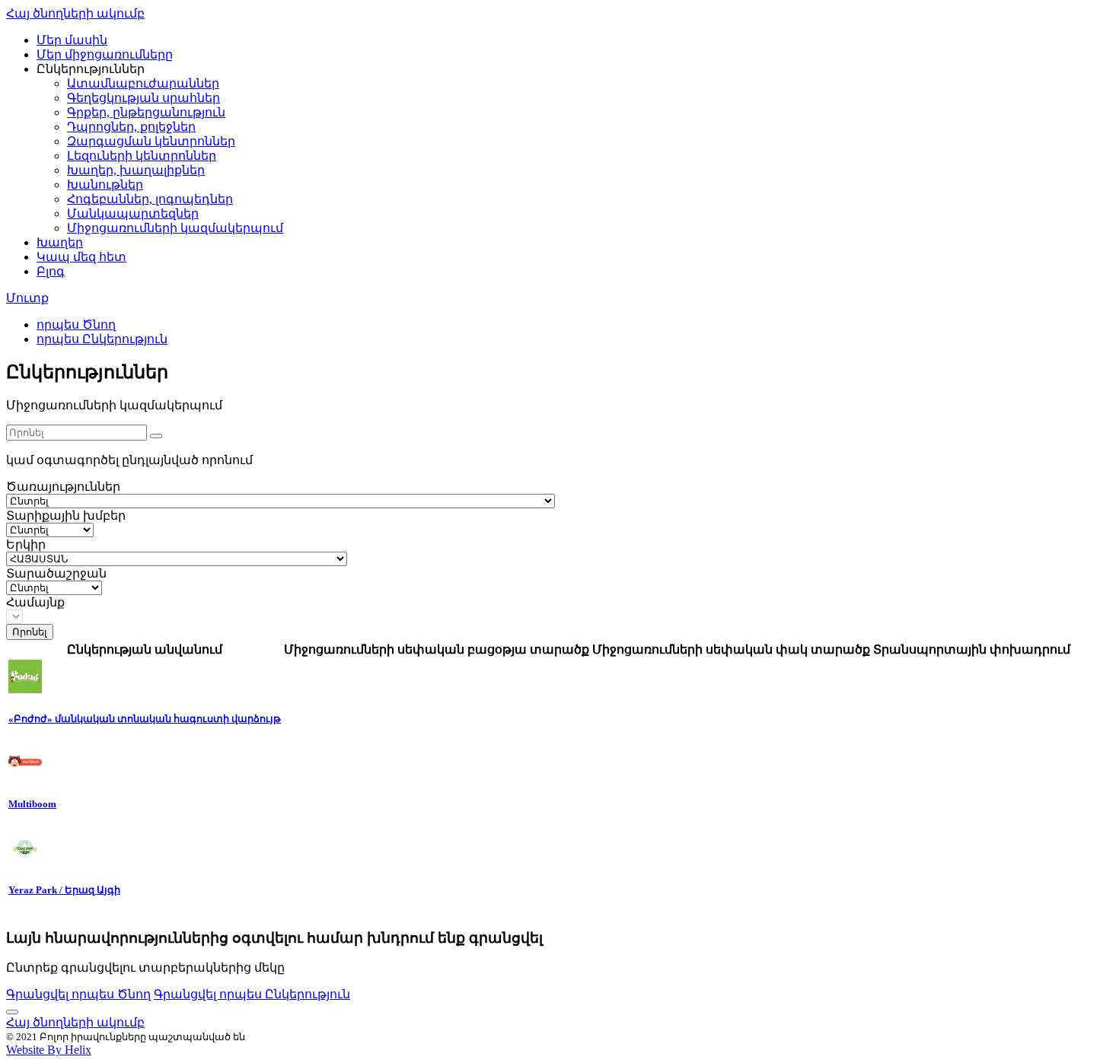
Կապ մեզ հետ (81, 256)
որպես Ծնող (76, 324)
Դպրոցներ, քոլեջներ (131, 126)
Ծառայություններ (63, 486)
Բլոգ (51, 271)
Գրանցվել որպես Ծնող (78, 994)
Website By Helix (48, 1049)
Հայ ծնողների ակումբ (75, 13)
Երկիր (26, 544)
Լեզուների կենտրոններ (141, 155)
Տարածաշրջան (56, 573)
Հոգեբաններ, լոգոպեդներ (150, 199)
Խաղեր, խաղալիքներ (136, 170)
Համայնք (35, 602)
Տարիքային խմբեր (66, 515)
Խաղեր (60, 242)
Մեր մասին (72, 39)
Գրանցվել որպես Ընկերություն (252, 994)
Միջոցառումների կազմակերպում (175, 227)
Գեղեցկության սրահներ (143, 97)
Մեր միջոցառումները (105, 54)
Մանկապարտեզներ (133, 213)
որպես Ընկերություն (102, 339)
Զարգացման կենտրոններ (151, 141)
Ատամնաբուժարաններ (143, 83)
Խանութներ (105, 184)
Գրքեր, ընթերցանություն (146, 112)
